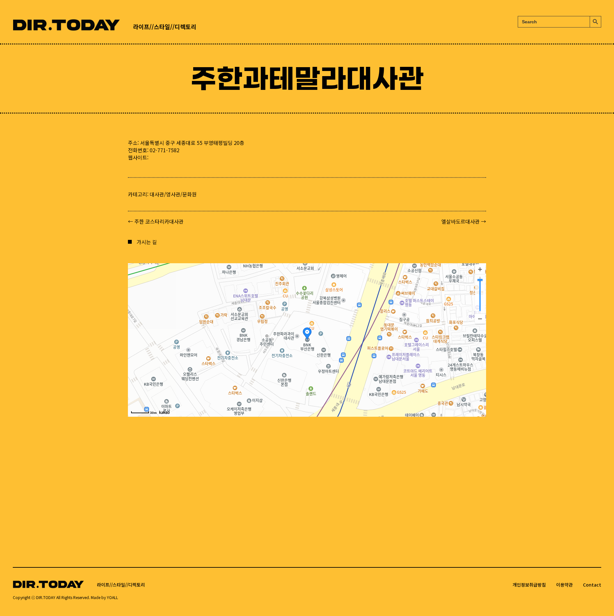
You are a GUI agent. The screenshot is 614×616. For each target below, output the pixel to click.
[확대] (480, 269)
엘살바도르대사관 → (463, 221)
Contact (592, 584)
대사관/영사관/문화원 (173, 194)
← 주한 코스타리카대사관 (156, 221)
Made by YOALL (104, 597)
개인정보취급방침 (529, 584)
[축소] (480, 318)
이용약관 (564, 584)
